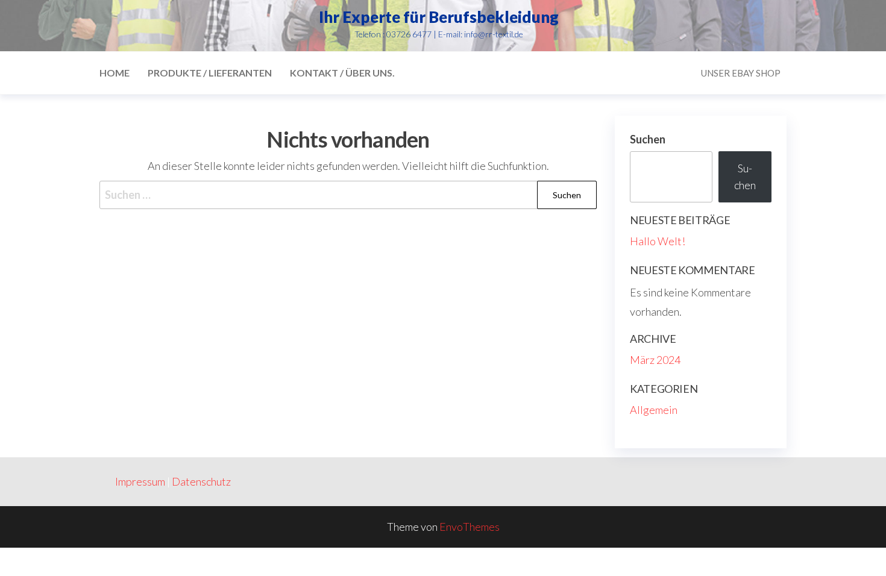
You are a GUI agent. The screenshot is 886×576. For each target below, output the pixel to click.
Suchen (647, 139)
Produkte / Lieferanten (210, 72)
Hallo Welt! (657, 241)
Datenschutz (201, 481)
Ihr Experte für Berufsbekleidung (439, 17)
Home (114, 72)
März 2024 (655, 359)
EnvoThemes (469, 526)
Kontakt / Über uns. (342, 72)
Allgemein (653, 409)
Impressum (140, 481)
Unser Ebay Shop (741, 72)
